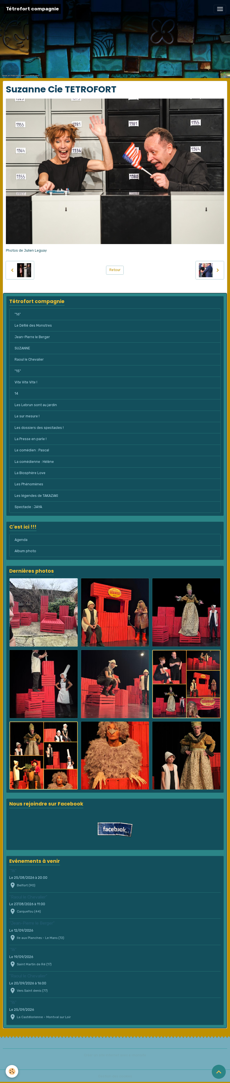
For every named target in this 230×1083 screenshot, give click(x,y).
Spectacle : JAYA (28, 507)
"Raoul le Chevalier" (28, 897)
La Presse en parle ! (31, 439)
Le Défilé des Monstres (33, 325)
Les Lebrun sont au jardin (36, 405)
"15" (18, 371)
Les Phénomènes (29, 484)
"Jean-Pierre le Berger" (32, 923)
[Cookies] (12, 1071)
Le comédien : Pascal (32, 450)
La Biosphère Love (30, 473)
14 (16, 393)
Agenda (21, 540)
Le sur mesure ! (27, 416)
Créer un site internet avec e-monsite (115, 1055)
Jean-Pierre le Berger (32, 337)
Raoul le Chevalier (29, 359)
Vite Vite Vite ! (26, 382)
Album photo (25, 551)
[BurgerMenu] (220, 9)
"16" (18, 314)
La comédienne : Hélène (34, 462)
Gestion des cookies (115, 1076)
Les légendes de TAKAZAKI (36, 496)
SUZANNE (22, 348)
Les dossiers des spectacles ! (39, 428)
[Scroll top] (219, 1072)
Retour (115, 270)
